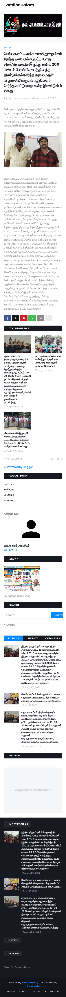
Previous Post (14, 459)
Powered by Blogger (20, 467)
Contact (36, 991)
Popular (13, 638)
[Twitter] (15, 318)
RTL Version (52, 991)
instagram (10, 489)
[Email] (40, 318)
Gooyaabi (33, 986)
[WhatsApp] (32, 318)
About (22, 991)
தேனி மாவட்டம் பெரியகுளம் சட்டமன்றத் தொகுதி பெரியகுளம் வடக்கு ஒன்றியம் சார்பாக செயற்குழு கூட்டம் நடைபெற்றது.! (41, 697)
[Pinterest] (23, 318)
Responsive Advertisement (33, 790)
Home (7, 47)
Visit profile (10, 549)
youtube (9, 495)
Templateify (30, 982)
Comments (52, 638)
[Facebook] (7, 318)
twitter (8, 484)
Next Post (54, 459)
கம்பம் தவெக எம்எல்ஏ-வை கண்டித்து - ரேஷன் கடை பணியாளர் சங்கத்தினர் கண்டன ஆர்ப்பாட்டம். (48, 361)
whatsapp (10, 500)
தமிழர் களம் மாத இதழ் (17, 545)
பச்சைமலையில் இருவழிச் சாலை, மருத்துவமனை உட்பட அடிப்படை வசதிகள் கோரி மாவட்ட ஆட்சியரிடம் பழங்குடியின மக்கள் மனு (17, 440)
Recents (32, 638)
